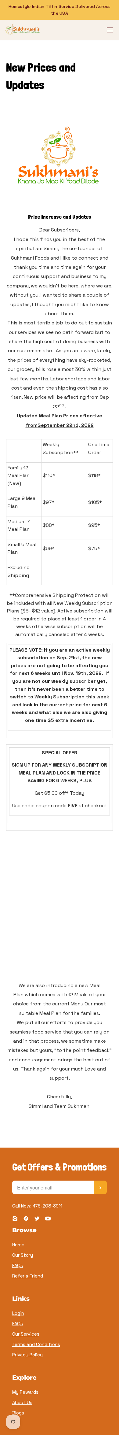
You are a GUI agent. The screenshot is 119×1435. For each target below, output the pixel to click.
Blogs (18, 1413)
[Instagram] (15, 1219)
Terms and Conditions (36, 1344)
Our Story (22, 1255)
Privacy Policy (27, 1355)
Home (18, 1245)
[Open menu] (110, 30)
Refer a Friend (27, 1276)
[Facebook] (26, 1219)
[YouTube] (48, 1219)
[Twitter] (37, 1219)
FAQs (17, 1265)
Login (18, 1313)
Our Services (25, 1334)
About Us (22, 1402)
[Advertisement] (59, 918)
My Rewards (25, 1392)
